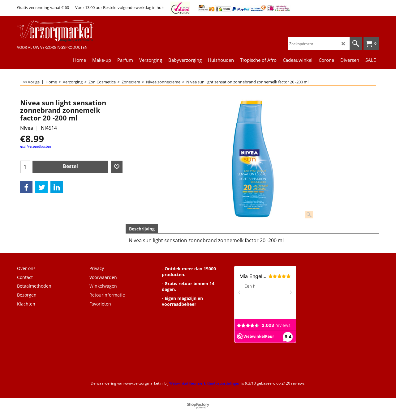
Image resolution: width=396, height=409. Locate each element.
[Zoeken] (356, 43)
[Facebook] (26, 187)
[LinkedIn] (56, 187)
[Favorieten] (117, 167)
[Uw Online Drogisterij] (63, 31)
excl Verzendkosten (35, 146)
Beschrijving (142, 229)
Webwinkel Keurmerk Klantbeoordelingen (204, 383)
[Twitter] (41, 187)
